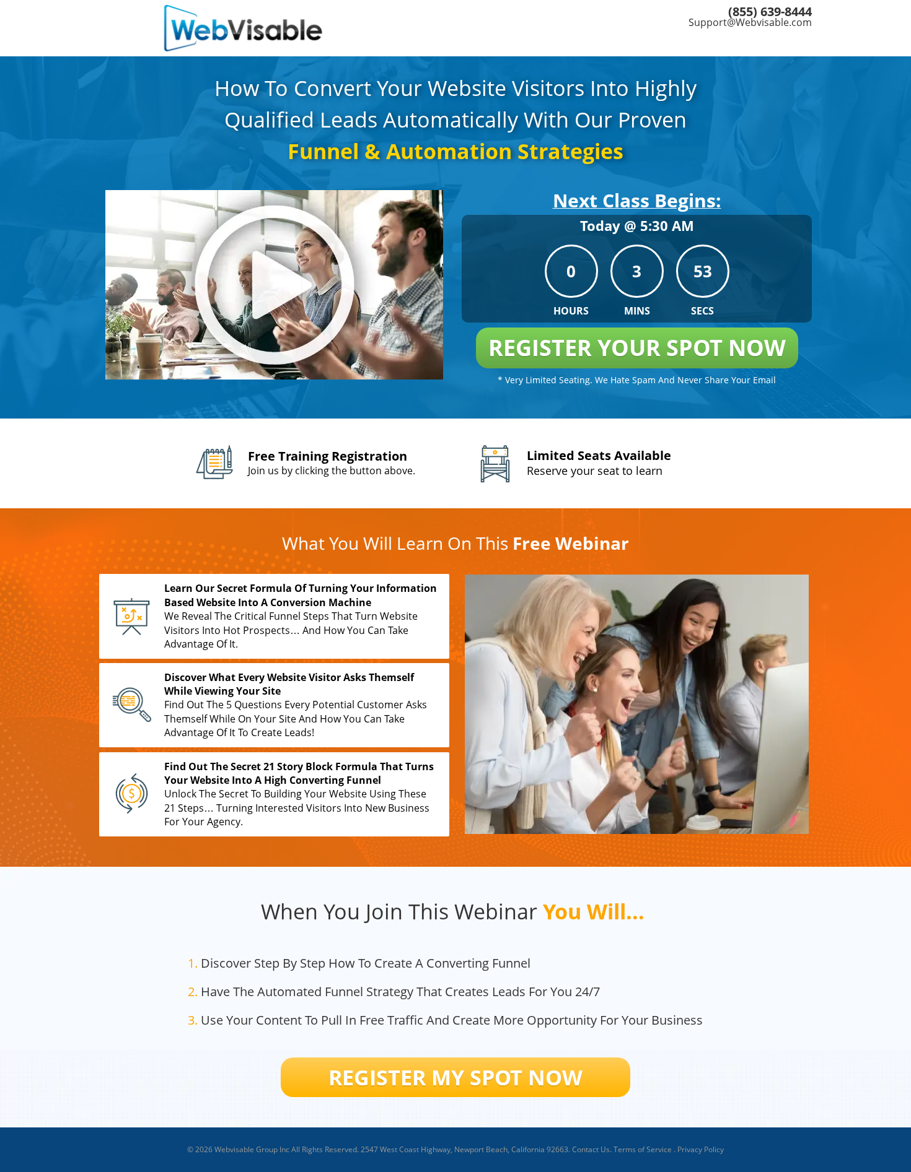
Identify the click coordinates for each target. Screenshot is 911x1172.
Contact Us (591, 1149)
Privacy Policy (700, 1149)
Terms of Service (643, 1149)
